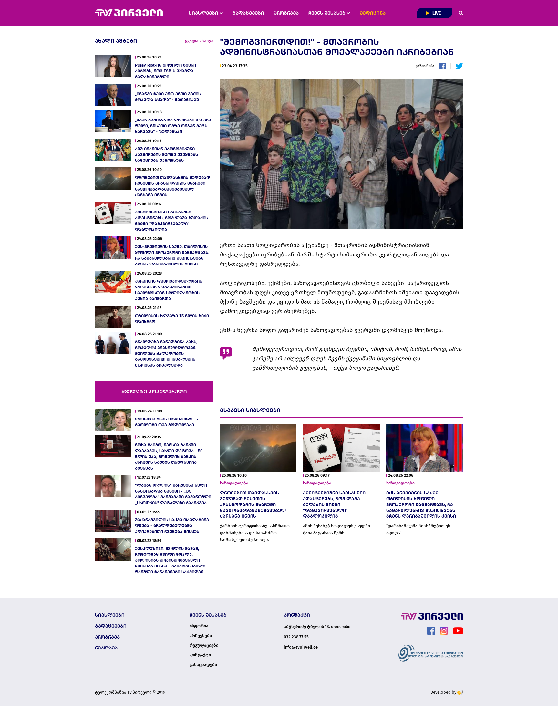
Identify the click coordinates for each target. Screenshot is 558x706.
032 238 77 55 (296, 636)
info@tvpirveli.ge (301, 647)
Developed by (443, 692)
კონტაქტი (200, 655)
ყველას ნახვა (199, 40)
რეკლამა (106, 648)
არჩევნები (201, 635)
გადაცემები (248, 13)
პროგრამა (286, 13)
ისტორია (199, 626)
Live (436, 13)
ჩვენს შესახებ (327, 13)
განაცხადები (203, 664)
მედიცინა (373, 13)
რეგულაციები (204, 645)
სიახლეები (204, 13)
